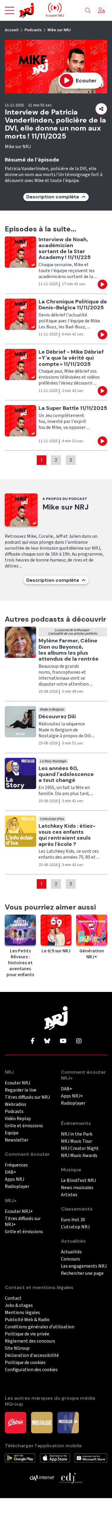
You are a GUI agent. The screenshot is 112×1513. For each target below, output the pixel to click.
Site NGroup (17, 1348)
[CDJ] (70, 1477)
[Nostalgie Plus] (68, 1422)
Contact (13, 1298)
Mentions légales (22, 1313)
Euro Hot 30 (73, 1220)
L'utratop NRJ (75, 1227)
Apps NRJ (14, 1179)
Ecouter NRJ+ (19, 1211)
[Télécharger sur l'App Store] (55, 1457)
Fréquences (16, 1165)
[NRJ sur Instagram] (79, 1041)
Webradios (15, 1104)
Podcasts (33, 30)
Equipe (12, 1133)
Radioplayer (17, 1186)
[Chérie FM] (15, 1422)
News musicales (77, 1188)
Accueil (12, 30)
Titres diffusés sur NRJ (27, 1097)
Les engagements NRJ (84, 1266)
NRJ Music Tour (76, 1141)
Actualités (71, 1252)
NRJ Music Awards (79, 1156)
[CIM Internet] (42, 1477)
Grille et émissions (24, 1126)
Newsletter (16, 1140)
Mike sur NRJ (59, 30)
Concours (70, 1259)
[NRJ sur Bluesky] (47, 1041)
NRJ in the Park (76, 1134)
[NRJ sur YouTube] (63, 1041)
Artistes (69, 1195)
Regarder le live (20, 1090)
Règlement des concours (30, 1341)
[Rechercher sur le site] (87, 10)
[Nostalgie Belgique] (42, 1422)
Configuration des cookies (31, 1370)
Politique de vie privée (27, 1334)
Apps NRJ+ (72, 1096)
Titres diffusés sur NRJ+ (23, 1222)
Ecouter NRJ (17, 1083)
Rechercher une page (82, 1273)
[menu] (9, 10)
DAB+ (10, 1172)
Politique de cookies (25, 1363)
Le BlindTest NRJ (78, 1181)
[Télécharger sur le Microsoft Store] (91, 1457)
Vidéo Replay (18, 1119)
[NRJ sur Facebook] (33, 1041)
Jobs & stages (19, 1305)
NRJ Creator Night (80, 1148)
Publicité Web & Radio (27, 1320)
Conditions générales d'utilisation (39, 1327)
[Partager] (101, 109)
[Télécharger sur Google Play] (20, 1457)
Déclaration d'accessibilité (32, 1355)
